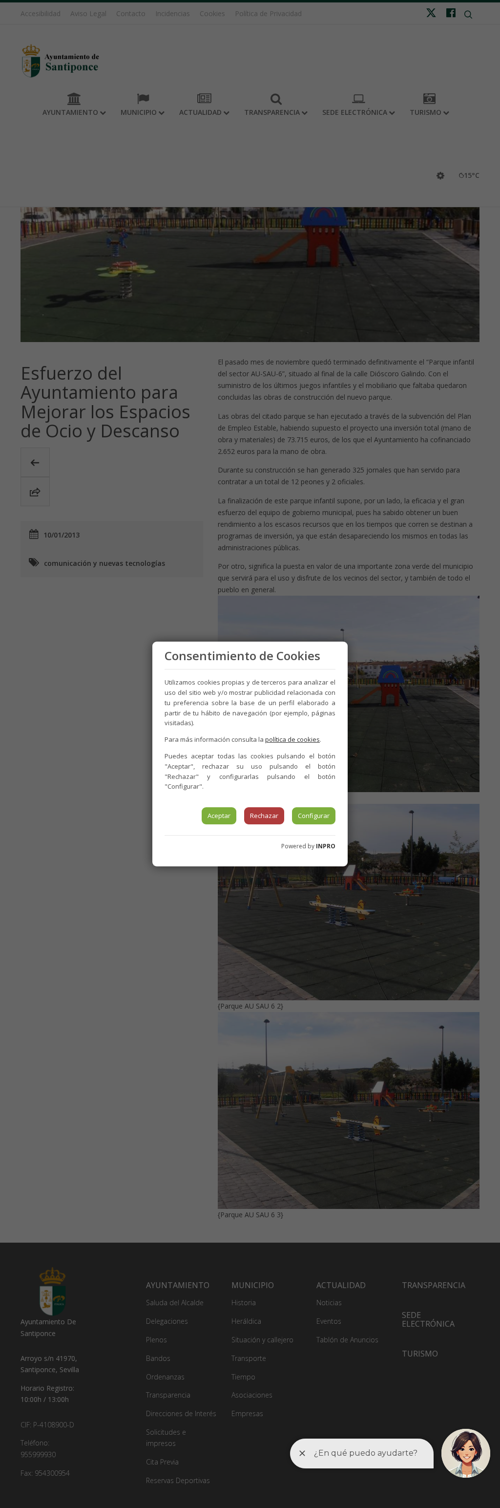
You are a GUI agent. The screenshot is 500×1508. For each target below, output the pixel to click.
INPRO (325, 846)
